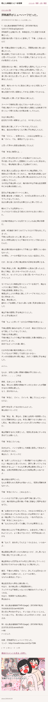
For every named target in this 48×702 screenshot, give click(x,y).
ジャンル (31, 3)
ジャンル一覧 (6, 10)
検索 (37, 3)
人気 (41, 3)
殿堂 (45, 3)
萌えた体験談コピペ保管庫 (11, 3)
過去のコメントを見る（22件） (14, 653)
